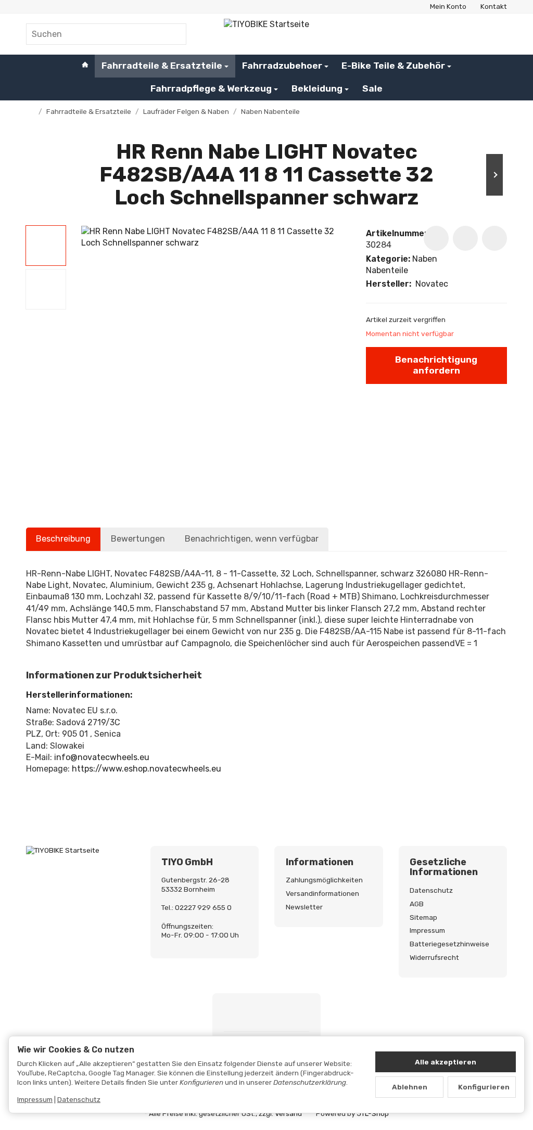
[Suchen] (173, 34)
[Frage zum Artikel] (494, 238)
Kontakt (493, 6)
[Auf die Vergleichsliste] (465, 238)
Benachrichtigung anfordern (436, 365)
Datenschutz (78, 1099)
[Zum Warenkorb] (497, 34)
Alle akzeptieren (445, 1062)
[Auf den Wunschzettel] (436, 238)
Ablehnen (409, 1087)
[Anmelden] (471, 34)
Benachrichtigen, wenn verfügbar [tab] (252, 539)
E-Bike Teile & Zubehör (393, 65)
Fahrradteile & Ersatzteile (161, 65)
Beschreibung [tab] (63, 539)
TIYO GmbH (186, 862)
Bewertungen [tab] (138, 539)
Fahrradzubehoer (282, 65)
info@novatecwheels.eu (101, 757)
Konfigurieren (484, 1087)
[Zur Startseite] (266, 33)
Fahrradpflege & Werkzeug (211, 88)
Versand (288, 1113)
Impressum (35, 1099)
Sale (372, 88)
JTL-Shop (373, 1113)
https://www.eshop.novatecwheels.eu (146, 769)
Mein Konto (448, 6)
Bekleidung (316, 88)
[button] (46, 245)
